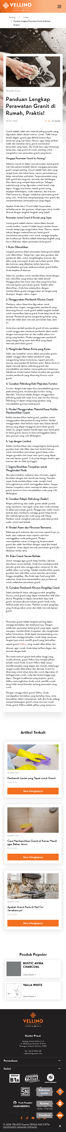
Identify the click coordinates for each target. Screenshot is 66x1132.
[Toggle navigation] (59, 7)
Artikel (26, 17)
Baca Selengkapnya (33, 790)
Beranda (12, 17)
